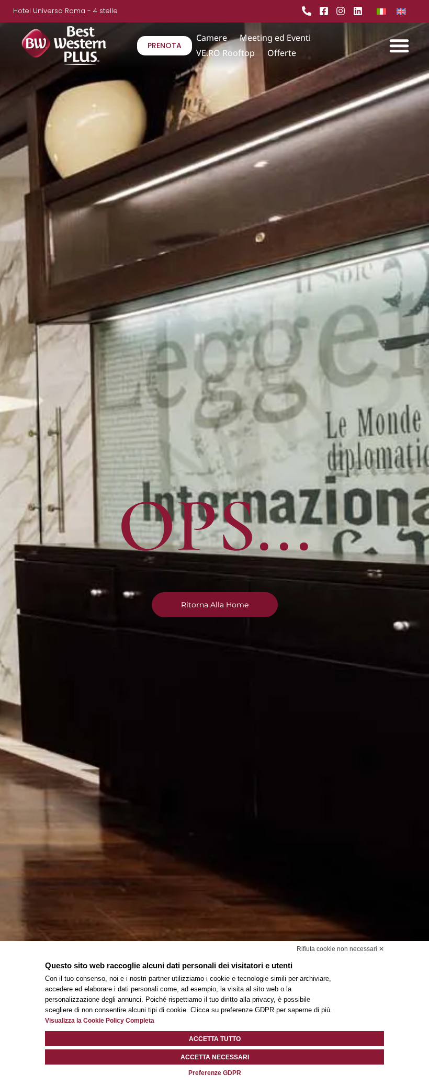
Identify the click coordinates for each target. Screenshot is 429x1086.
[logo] (79, 45)
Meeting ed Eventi (275, 37)
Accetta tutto (215, 1039)
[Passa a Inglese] (401, 11)
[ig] (343, 11)
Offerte (281, 53)
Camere (211, 37)
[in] (360, 11)
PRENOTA (165, 45)
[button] (399, 45)
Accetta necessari (214, 1057)
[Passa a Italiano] (381, 11)
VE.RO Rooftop (225, 53)
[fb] (326, 11)
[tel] (309, 11)
